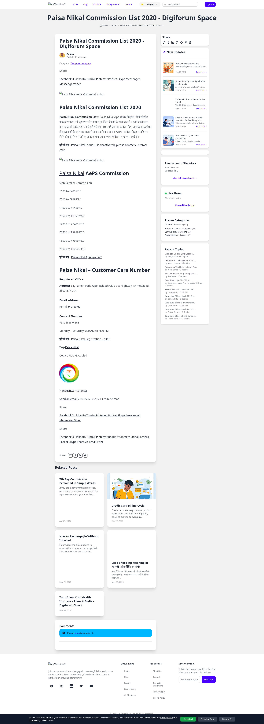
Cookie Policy (159, 698)
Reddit (112, 437)
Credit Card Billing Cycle (128, 505)
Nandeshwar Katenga (73, 391)
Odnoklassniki (140, 437)
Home (75, 4)
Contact (156, 677)
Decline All (227, 719)
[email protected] (70, 306)
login (77, 633)
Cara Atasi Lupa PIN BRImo (184, 283)
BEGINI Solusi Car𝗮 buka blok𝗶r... (180, 291)
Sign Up (210, 4)
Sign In (202, 4)
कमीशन (115, 137)
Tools (127, 4)
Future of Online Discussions (180, 228)
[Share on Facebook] (75, 455)
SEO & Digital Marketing (178, 231)
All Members (130, 695)
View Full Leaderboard (183, 178)
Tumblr (91, 79)
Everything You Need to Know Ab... (181, 268)
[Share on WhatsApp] (177, 42)
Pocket (113, 79)
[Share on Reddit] (181, 42)
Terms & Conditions (158, 684)
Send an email (68, 399)
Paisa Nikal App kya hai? (86, 257)
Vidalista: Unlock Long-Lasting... (179, 255)
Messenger (133, 79)
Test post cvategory (81, 63)
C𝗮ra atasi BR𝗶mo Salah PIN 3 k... (180, 297)
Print (100, 442)
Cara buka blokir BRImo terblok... (180, 304)
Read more (200, 72)
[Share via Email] (186, 42)
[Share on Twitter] (70, 455)
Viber (77, 84)
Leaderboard (130, 689)
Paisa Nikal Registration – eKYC (90, 339)
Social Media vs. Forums (178, 235)
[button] (142, 4)
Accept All (188, 719)
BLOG (114, 25)
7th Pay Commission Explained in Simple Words (77, 481)
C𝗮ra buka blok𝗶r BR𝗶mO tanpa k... (180, 317)
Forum (96, 4)
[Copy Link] (85, 455)
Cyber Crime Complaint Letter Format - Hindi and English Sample (189, 120)
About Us (157, 671)
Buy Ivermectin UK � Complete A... (181, 275)
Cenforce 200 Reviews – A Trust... (180, 261)
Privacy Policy (159, 691)
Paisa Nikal (71, 173)
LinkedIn (80, 79)
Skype (122, 79)
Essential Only (207, 719)
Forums (127, 683)
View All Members (183, 205)
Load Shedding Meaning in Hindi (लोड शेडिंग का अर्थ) (130, 564)
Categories (112, 4)
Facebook (65, 79)
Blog (85, 4)
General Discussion (176, 224)
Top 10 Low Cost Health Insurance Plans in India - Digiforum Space (76, 601)
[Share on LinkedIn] (80, 455)
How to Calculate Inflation (187, 63)
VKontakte (124, 437)
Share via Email (87, 442)
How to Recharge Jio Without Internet (79, 538)
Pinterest (102, 79)
